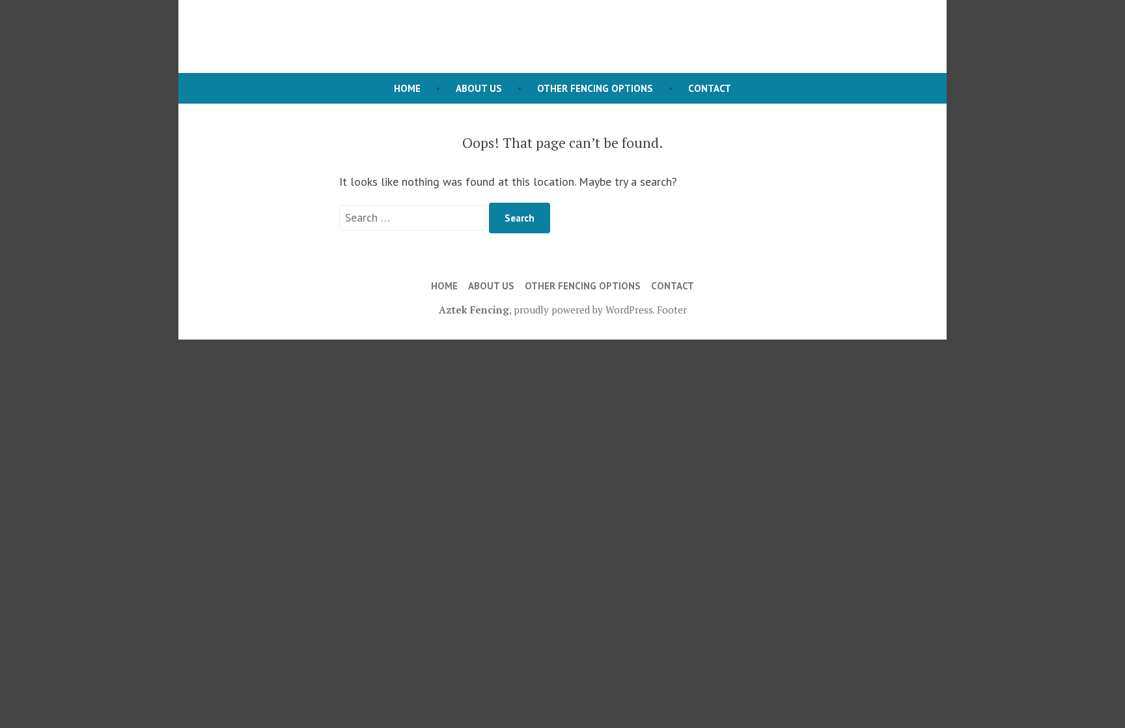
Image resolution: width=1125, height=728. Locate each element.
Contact (709, 88)
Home (407, 88)
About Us (479, 88)
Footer (672, 309)
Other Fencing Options (595, 88)
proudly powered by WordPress (583, 309)
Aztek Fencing (474, 309)
